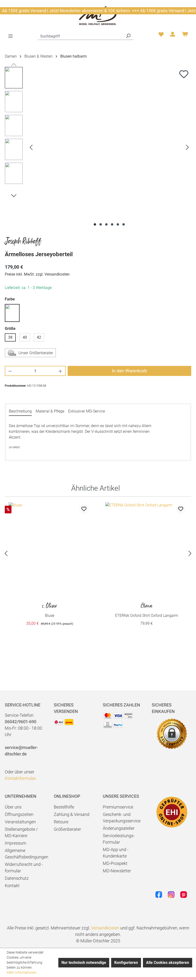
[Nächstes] (187, 147)
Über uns (13, 806)
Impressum (15, 843)
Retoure (61, 821)
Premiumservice (118, 806)
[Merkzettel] (161, 35)
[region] (98, 147)
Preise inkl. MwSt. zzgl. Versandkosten (37, 274)
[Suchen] (128, 35)
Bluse (49, 610)
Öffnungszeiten (19, 814)
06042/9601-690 (20, 721)
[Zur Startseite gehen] (98, 15)
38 (10, 337)
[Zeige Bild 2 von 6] (100, 224)
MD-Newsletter (117, 870)
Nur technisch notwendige (83, 962)
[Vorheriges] (31, 147)
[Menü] (10, 36)
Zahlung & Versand (71, 814)
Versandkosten (105, 927)
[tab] (20, 411)
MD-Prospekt (115, 863)
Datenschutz (17, 878)
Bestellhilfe (64, 806)
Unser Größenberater (35, 353)
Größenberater (67, 829)
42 (39, 337)
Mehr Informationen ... (23, 972)
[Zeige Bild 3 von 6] (106, 224)
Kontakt (12, 885)
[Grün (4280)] (12, 313)
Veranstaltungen (20, 821)
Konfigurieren (126, 962)
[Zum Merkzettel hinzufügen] (184, 74)
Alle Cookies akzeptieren (167, 962)
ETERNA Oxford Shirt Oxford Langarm (146, 610)
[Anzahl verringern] (10, 371)
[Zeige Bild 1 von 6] (95, 224)
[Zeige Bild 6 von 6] (123, 224)
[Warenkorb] (184, 36)
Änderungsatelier (119, 828)
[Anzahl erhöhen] (60, 371)
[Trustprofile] (172, 812)
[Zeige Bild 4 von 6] (112, 224)
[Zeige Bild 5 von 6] (118, 224)
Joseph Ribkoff (23, 241)
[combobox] (80, 35)
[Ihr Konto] (172, 35)
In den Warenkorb (129, 371)
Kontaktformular (20, 778)
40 (25, 337)
